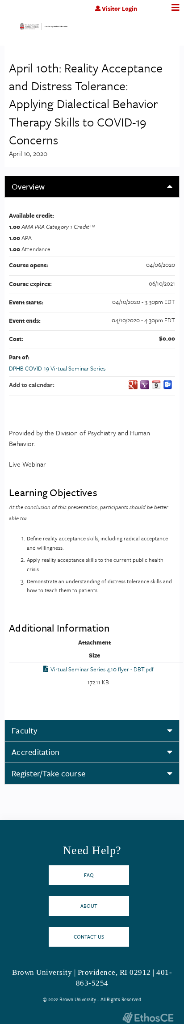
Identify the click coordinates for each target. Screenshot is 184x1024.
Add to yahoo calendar (144, 384)
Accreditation (35, 752)
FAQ (89, 875)
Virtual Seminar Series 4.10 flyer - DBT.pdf (102, 669)
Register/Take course (48, 773)
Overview (28, 186)
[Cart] (156, 13)
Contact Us (89, 936)
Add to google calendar (133, 384)
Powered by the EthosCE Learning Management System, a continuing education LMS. (148, 1017)
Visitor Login (119, 8)
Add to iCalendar (156, 384)
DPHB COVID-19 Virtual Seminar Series (57, 368)
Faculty (24, 730)
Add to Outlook (167, 384)
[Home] (43, 28)
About (88, 906)
